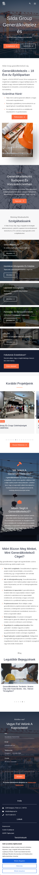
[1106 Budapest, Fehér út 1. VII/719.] (14, 805)
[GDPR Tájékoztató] (8, 831)
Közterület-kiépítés (9, 421)
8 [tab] (19, 440)
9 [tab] (21, 440)
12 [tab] (27, 440)
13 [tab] (29, 440)
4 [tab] (12, 440)
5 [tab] (14, 440)
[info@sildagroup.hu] (9, 809)
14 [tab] (31, 440)
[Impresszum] (6, 824)
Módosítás (19, 866)
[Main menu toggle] (35, 3)
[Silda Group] (4, 3)
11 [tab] (25, 440)
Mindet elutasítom (19, 871)
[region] (19, 858)
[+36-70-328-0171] (9, 812)
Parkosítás (20, 421)
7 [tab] (18, 440)
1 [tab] (6, 440)
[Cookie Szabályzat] (8, 827)
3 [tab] (10, 440)
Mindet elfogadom (19, 861)
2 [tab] (8, 440)
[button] (30, 3)
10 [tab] (23, 440)
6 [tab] (16, 440)
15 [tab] (33, 440)
